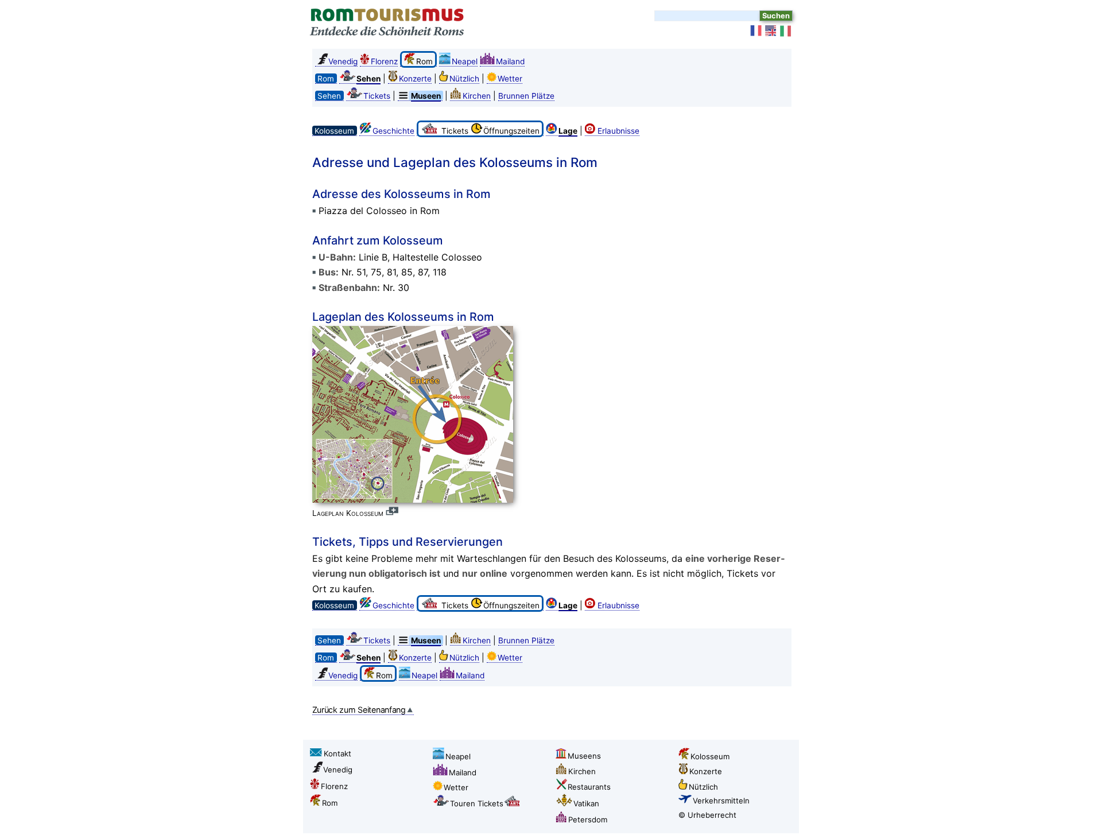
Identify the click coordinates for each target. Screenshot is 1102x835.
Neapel (465, 61)
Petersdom (587, 819)
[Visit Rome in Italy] (771, 31)
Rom (329, 802)
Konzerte (415, 78)
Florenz (384, 61)
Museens (584, 755)
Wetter (510, 78)
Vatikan (586, 803)
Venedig (343, 61)
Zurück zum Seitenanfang (359, 709)
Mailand (510, 61)
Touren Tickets (476, 803)
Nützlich (464, 78)
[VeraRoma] (786, 31)
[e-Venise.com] (756, 31)
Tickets (376, 95)
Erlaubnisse (618, 130)
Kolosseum (710, 756)
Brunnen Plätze (526, 95)
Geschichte (393, 130)
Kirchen (477, 95)
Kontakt (337, 753)
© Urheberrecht (707, 815)
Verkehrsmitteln (721, 800)
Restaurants (589, 786)
